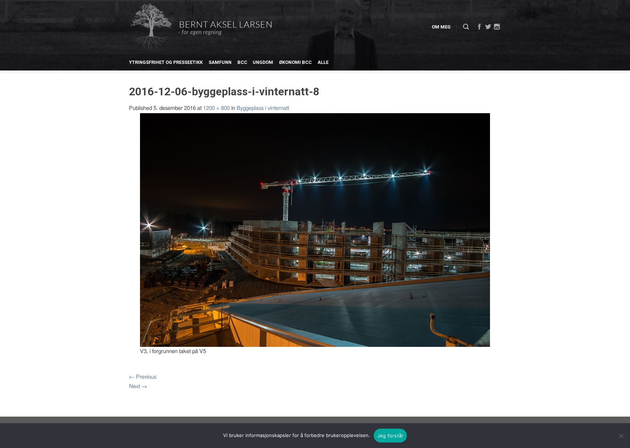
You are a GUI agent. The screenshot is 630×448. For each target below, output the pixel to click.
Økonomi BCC (295, 62)
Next (138, 386)
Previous (142, 377)
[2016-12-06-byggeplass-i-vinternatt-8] (315, 229)
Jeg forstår (390, 436)
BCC (242, 62)
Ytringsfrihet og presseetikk (166, 62)
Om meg (441, 27)
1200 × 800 (216, 108)
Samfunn (220, 62)
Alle (323, 62)
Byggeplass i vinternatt (263, 108)
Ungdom (263, 62)
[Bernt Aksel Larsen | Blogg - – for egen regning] (200, 27)
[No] (621, 435)
